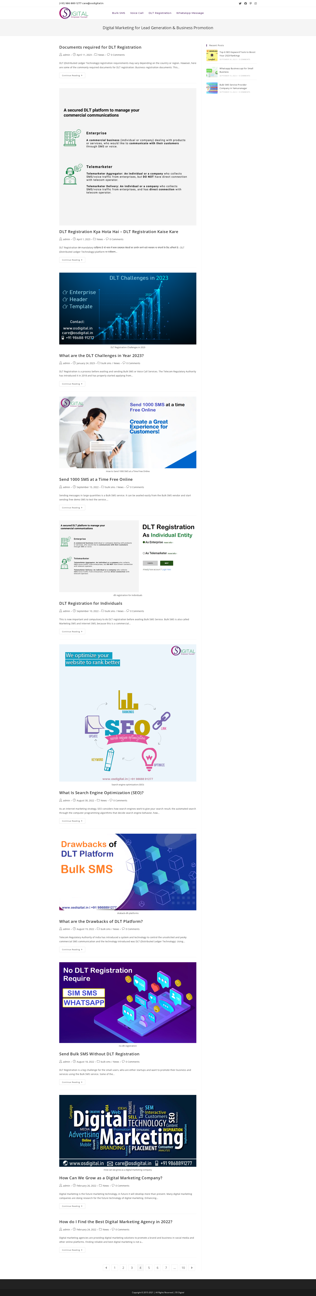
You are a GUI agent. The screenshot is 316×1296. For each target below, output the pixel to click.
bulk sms (106, 363)
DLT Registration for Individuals (90, 603)
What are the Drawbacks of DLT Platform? (101, 921)
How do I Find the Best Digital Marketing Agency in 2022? (115, 1221)
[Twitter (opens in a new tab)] (240, 3)
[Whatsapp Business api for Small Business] (212, 71)
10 (183, 1268)
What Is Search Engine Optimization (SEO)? (101, 792)
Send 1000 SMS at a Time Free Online (96, 479)
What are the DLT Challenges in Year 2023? (101, 355)
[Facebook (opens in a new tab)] (245, 3)
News (101, 54)
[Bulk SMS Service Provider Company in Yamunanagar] (212, 88)
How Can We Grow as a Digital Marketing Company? (110, 1177)
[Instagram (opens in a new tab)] (255, 3)
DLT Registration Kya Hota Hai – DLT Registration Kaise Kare (118, 231)
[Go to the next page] (191, 1267)
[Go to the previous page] (106, 1267)
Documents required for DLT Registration (100, 47)
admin (66, 54)
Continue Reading (73, 75)
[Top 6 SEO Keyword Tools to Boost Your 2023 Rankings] (212, 55)
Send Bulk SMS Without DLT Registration (99, 1054)
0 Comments (118, 54)
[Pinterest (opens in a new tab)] (250, 3)
